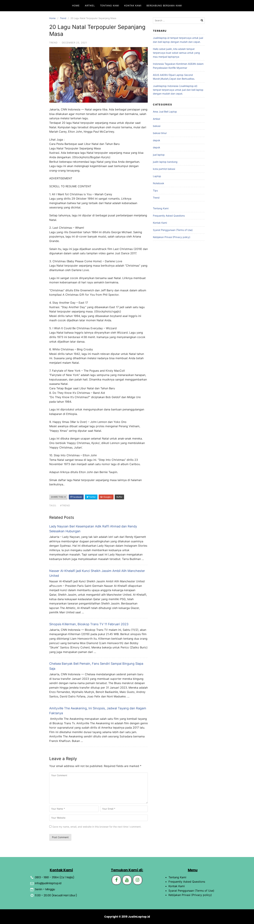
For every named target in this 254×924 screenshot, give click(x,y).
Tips (155, 190)
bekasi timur (160, 133)
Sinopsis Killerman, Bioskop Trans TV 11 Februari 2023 (88, 624)
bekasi (156, 125)
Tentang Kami (109, 5)
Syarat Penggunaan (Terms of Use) (173, 229)
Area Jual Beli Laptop (165, 111)
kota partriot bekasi (164, 168)
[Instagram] (137, 880)
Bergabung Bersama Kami (164, 5)
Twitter (92, 497)
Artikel (90, 5)
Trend (63, 18)
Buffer (119, 497)
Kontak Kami (132, 5)
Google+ (107, 497)
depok (156, 140)
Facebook (77, 497)
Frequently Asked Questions (169, 215)
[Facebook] (116, 880)
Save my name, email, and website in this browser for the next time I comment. (96, 826)
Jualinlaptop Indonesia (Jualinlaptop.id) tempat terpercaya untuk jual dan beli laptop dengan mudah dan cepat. (178, 89)
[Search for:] (179, 20)
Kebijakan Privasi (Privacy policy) (171, 237)
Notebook (158, 183)
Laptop (157, 176)
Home (76, 5)
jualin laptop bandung (165, 161)
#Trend (65, 505)
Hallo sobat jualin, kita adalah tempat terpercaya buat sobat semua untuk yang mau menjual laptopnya (176, 52)
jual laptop (159, 154)
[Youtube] (127, 880)
